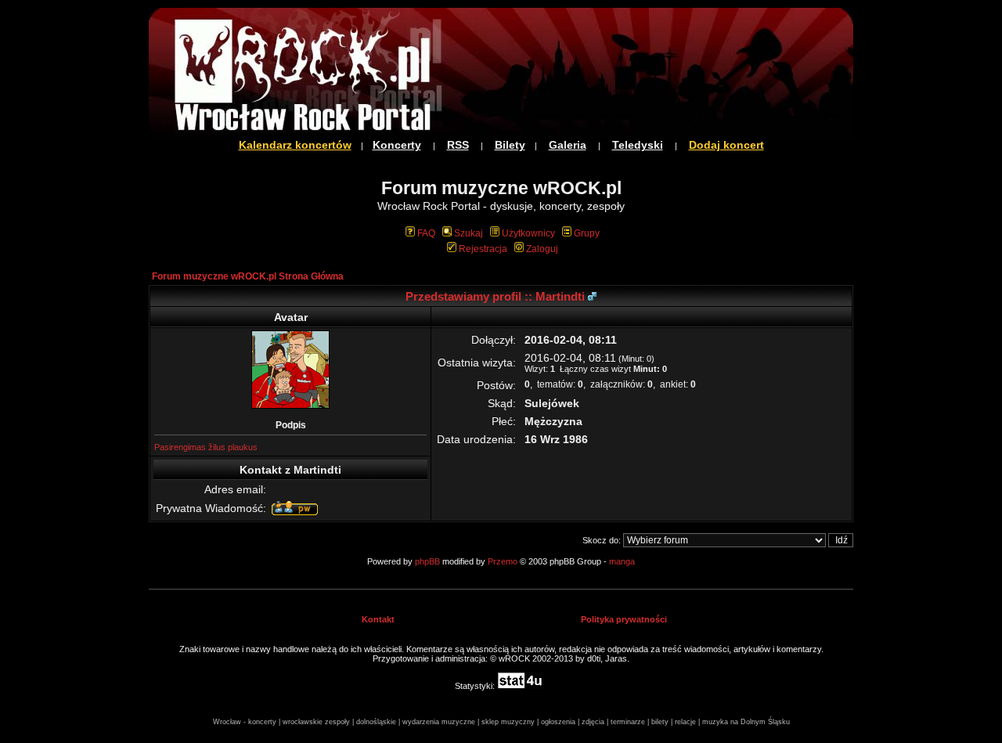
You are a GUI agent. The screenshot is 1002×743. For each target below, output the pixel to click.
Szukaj (468, 233)
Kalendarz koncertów (295, 145)
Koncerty (397, 145)
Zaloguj (542, 248)
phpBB (427, 561)
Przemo (502, 561)
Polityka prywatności (624, 619)
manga (622, 561)
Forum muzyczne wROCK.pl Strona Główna (248, 276)
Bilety (510, 145)
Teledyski (637, 145)
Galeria (567, 145)
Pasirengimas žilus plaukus (206, 447)
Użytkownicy (528, 233)
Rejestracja (483, 248)
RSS (458, 145)
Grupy (587, 233)
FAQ (426, 233)
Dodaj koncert (726, 145)
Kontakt (378, 619)
